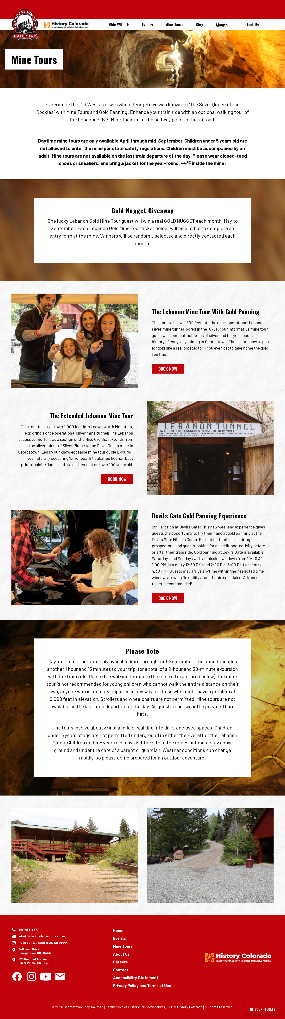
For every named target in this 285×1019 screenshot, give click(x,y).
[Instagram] (31, 976)
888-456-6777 (28, 929)
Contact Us (249, 24)
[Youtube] (45, 976)
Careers (120, 961)
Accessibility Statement (135, 977)
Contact (120, 969)
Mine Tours (174, 24)
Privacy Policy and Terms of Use (142, 985)
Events (147, 24)
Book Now (167, 368)
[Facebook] (17, 976)
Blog (199, 24)
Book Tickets (265, 1009)
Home (118, 930)
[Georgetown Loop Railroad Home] (25, 25)
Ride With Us (119, 24)
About (221, 25)
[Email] (60, 976)
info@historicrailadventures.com (41, 936)
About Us (121, 954)
